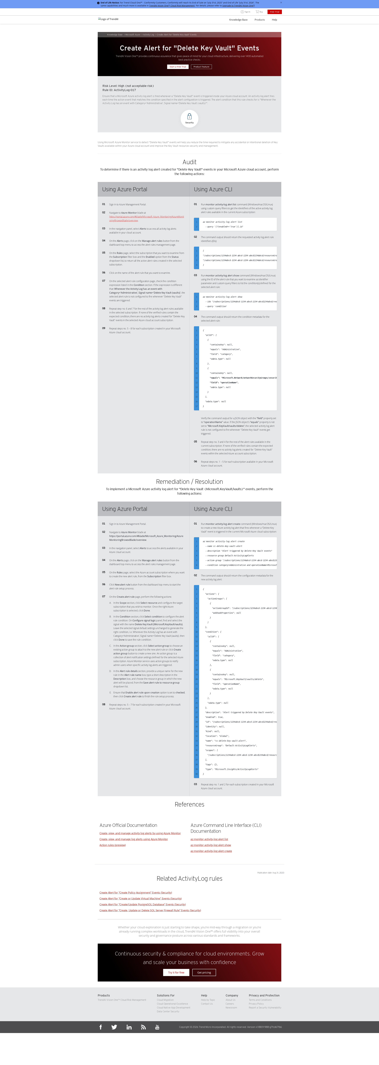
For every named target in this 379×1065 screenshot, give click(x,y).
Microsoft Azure (132, 34)
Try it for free (176, 972)
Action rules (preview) (112, 845)
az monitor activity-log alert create (211, 851)
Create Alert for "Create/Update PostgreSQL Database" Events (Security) (142, 904)
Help (274, 19)
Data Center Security (168, 1011)
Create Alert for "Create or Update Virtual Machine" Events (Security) (140, 898)
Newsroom (231, 1007)
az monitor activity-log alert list (209, 839)
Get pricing (204, 972)
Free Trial (274, 11)
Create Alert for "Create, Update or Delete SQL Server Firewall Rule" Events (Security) (150, 910)
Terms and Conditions (260, 1000)
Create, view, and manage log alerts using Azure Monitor (133, 839)
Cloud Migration (165, 1000)
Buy (261, 12)
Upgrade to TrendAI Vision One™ (238, 5)
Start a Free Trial (178, 66)
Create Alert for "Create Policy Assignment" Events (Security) (135, 892)
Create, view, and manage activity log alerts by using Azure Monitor (140, 833)
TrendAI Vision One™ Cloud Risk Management (172, 5)
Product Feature (201, 66)
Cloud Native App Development (173, 1007)
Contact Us (207, 1003)
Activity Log (148, 34)
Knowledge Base (238, 19)
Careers (230, 1003)
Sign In (247, 12)
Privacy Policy (256, 1003)
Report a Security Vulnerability (265, 1007)
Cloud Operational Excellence (172, 1003)
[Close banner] (281, 2)
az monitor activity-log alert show (211, 845)
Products (260, 19)
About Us (230, 1000)
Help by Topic (208, 1000)
